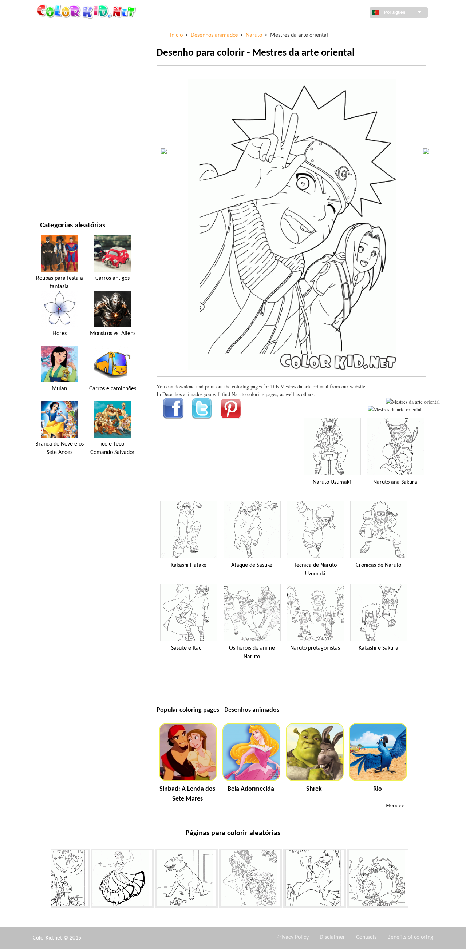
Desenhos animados (64, 88)
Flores (59, 333)
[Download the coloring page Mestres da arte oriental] (395, 409)
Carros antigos (112, 278)
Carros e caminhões (112, 389)
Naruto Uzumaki (332, 482)
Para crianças (56, 148)
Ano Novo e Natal (60, 163)
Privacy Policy (292, 937)
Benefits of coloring (410, 937)
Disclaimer (332, 937)
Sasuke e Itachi (188, 648)
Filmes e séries (57, 178)
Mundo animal (58, 73)
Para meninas (56, 103)
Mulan (59, 389)
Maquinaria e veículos (67, 29)
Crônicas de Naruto (378, 565)
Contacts (366, 937)
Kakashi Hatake (188, 565)
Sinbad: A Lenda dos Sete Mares (187, 794)
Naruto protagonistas (315, 648)
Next (413, 879)
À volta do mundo (61, 44)
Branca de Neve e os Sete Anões (59, 448)
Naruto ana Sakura (395, 482)
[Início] (87, 11)
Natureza (51, 193)
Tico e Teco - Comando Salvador (112, 448)
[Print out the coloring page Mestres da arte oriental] (413, 402)
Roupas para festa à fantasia (59, 282)
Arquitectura (57, 58)
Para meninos (56, 133)
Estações (50, 118)
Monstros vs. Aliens (112, 333)
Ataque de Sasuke (251, 565)
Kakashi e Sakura (378, 648)
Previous (45, 879)
